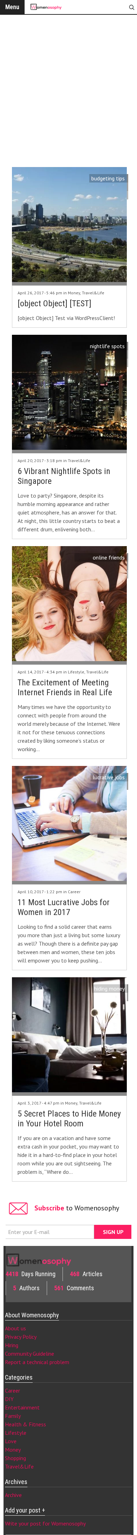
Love (11, 1441)
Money (74, 292)
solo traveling (108, 186)
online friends (109, 557)
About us (15, 1328)
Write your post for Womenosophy (45, 1523)
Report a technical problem (37, 1361)
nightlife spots (107, 346)
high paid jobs (109, 785)
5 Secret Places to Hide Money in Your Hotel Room (69, 1118)
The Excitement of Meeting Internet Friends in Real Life (65, 687)
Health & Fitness (25, 1424)
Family (13, 1415)
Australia (114, 195)
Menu (12, 7)
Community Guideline (29, 1353)
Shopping (15, 1458)
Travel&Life (93, 292)
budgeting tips (108, 178)
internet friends (106, 565)
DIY (9, 1398)
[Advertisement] (68, 89)
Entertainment (22, 1407)
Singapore (113, 354)
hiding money (109, 988)
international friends (101, 574)
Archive (13, 1494)
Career (74, 891)
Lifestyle (76, 671)
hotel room (111, 996)
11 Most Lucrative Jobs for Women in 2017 (64, 907)
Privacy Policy (21, 1336)
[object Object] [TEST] (54, 303)
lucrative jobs (109, 777)
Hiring (11, 1345)
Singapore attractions (99, 362)
